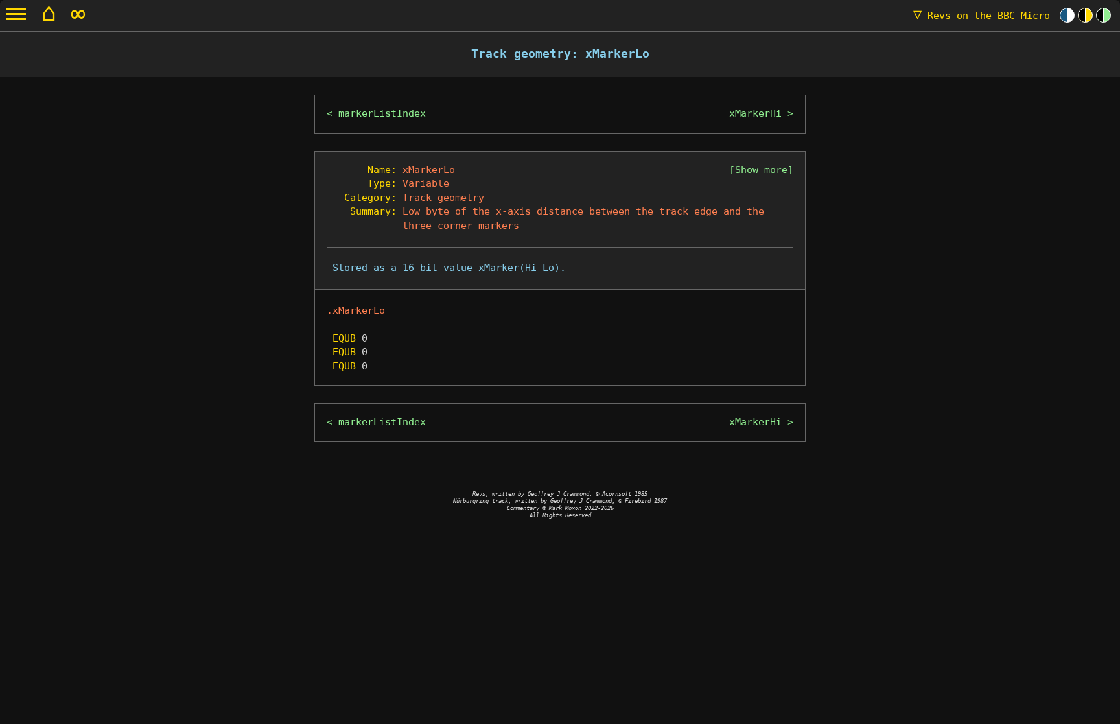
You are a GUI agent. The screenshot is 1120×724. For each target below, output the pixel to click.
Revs (981, 15)
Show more (761, 170)
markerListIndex (382, 113)
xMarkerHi (755, 113)
